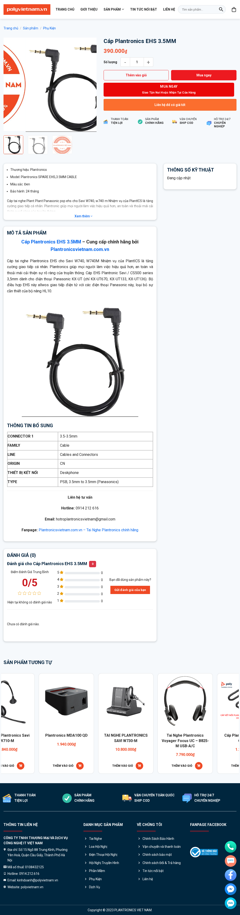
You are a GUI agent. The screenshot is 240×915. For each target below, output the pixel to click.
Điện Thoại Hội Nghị (103, 854)
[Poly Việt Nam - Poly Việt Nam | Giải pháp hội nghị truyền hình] (27, 9)
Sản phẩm (112, 9)
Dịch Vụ (94, 887)
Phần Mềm (97, 871)
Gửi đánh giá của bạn (130, 590)
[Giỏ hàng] (234, 9)
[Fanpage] (230, 875)
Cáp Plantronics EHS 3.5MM (51, 242)
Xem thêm (83, 216)
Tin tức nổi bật (143, 9)
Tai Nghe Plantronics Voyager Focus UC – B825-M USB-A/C (117, 740)
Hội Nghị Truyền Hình (104, 863)
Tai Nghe (95, 839)
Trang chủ (65, 9)
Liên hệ (169, 9)
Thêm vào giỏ (136, 75)
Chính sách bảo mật (157, 854)
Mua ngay (203, 75)
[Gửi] (221, 9)
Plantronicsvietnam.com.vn (80, 249)
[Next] (89, 84)
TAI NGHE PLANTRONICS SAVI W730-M (58, 738)
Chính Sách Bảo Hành (158, 839)
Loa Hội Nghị (98, 847)
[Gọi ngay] (230, 847)
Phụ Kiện (49, 28)
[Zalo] (230, 903)
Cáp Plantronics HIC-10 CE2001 (177, 738)
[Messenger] (230, 889)
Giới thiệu (89, 9)
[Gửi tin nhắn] (230, 861)
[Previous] (11, 84)
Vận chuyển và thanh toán (161, 847)
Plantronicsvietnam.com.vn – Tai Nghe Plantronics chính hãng (88, 530)
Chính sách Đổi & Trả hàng (161, 863)
